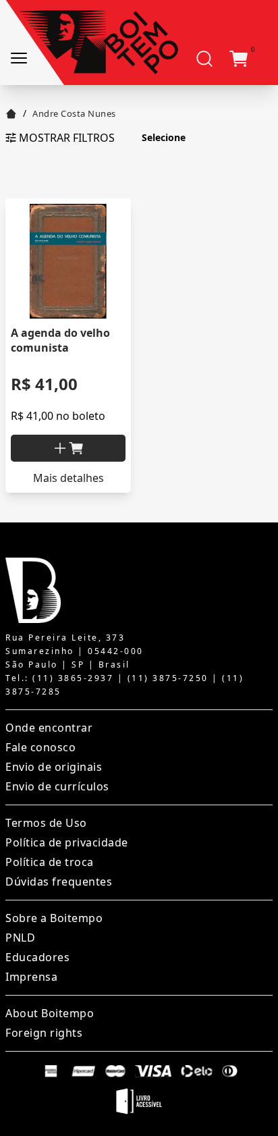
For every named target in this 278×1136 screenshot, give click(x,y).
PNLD (20, 937)
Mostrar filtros (67, 137)
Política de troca (49, 862)
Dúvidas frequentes (58, 881)
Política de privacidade (66, 842)
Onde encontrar (48, 727)
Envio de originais (53, 766)
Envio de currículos (57, 786)
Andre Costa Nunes (74, 113)
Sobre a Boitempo (54, 918)
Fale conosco (40, 747)
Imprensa (31, 976)
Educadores (37, 957)
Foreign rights (43, 1032)
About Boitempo (49, 1013)
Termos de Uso (46, 822)
